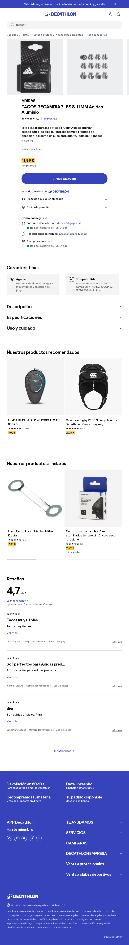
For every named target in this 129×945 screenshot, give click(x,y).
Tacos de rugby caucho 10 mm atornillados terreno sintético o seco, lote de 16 (91, 535)
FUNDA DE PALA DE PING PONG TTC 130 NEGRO (34, 422)
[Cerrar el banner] (119, 4)
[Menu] (11, 14)
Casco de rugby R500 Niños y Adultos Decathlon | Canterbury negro (91, 422)
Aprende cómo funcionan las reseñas (27, 604)
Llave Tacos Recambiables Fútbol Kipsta (31, 533)
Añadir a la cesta (64, 178)
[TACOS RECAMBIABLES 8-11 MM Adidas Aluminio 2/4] (95, 67)
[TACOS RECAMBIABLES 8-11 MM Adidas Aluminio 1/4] (35, 67)
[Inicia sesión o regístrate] (110, 14)
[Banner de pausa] (114, 4)
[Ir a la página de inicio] (60, 14)
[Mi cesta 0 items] (118, 14)
